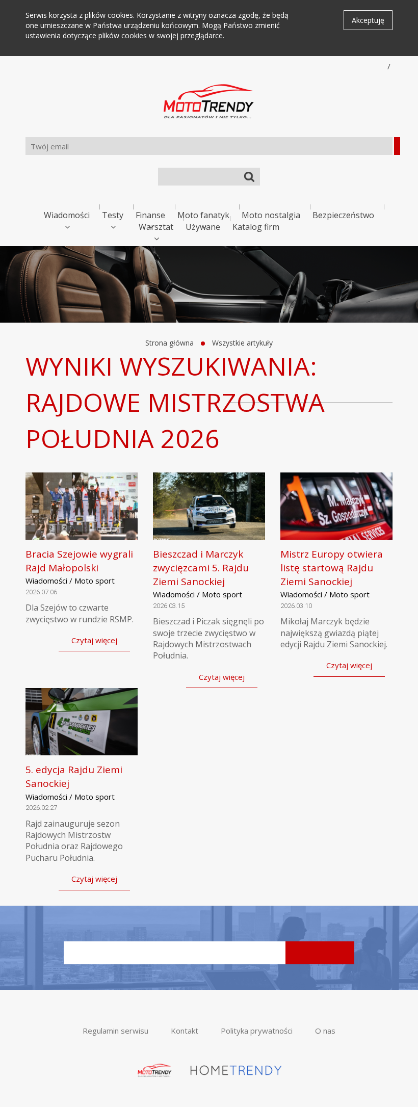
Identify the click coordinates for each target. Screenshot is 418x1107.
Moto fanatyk (203, 215)
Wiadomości (67, 215)
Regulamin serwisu (115, 1030)
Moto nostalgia (271, 215)
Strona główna (169, 343)
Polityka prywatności (257, 1030)
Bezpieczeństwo (343, 215)
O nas (325, 1030)
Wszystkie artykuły (242, 343)
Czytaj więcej (94, 640)
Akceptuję (368, 20)
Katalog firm (255, 226)
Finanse (150, 215)
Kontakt (184, 1030)
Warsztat (156, 226)
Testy (112, 215)
